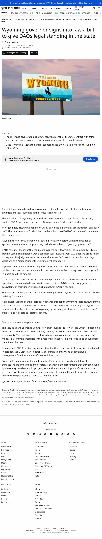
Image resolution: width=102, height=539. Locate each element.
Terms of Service (45, 530)
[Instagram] (39, 434)
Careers (38, 496)
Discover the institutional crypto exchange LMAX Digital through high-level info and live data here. (51, 3)
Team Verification (42, 505)
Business (5, 450)
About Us (39, 489)
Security (38, 515)
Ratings (38, 476)
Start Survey (90, 159)
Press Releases (7, 479)
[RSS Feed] (74, 434)
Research (73, 447)
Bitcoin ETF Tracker (43, 463)
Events (4, 496)
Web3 (3, 473)
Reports (72, 450)
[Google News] (68, 434)
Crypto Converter (42, 456)
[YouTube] (56, 434)
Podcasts (5, 489)
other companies (49, 392)
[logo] (10, 8)
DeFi (3, 456)
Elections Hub (7, 476)
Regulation (5, 469)
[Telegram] (51, 434)
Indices (38, 453)
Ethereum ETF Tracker (44, 466)
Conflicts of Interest (43, 509)
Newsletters (6, 492)
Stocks (38, 469)
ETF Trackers (40, 460)
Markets (4, 466)
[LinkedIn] (34, 434)
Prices (37, 450)
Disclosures (40, 512)
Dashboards (40, 447)
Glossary (72, 456)
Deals (3, 453)
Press (37, 502)
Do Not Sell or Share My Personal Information (51, 532)
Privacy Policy (30, 530)
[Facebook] (45, 434)
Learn (71, 453)
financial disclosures (30, 397)
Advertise (39, 499)
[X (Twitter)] (28, 434)
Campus (72, 460)
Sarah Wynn (11, 41)
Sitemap (38, 518)
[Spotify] (62, 434)
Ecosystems (6, 460)
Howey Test (72, 327)
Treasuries (39, 473)
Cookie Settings (61, 530)
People (4, 499)
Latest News (6, 447)
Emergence (6, 502)
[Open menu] (99, 8)
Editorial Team (41, 492)
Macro (4, 463)
